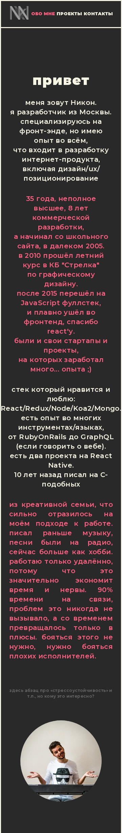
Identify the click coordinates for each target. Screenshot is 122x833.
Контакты (98, 13)
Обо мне (43, 13)
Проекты (69, 13)
